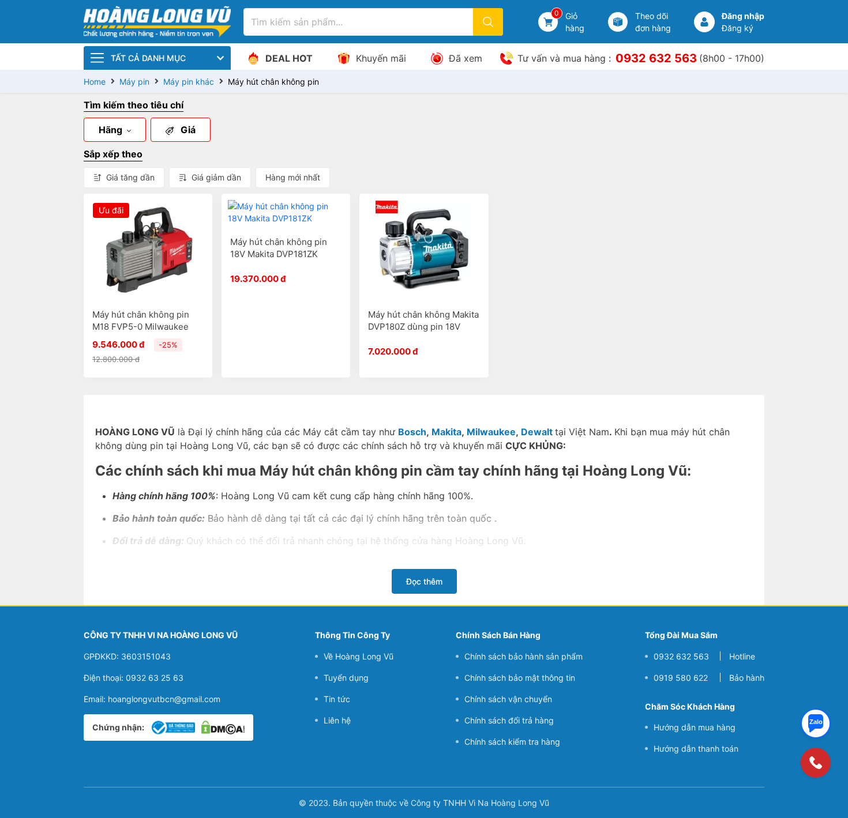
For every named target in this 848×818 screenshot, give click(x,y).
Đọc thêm (424, 581)
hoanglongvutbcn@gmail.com (164, 698)
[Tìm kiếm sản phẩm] (488, 22)
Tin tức (337, 698)
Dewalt (537, 432)
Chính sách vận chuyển (508, 698)
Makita (446, 432)
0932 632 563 (656, 58)
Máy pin (134, 81)
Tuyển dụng (346, 677)
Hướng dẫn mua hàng (695, 727)
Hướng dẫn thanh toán (696, 748)
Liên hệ (337, 720)
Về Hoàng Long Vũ (358, 656)
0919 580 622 (681, 677)
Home (95, 81)
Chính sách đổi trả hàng (509, 720)
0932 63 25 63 (154, 677)
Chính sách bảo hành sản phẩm (523, 656)
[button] (704, 22)
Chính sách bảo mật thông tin (519, 677)
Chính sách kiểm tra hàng (512, 741)
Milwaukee (491, 432)
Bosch (412, 432)
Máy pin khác (188, 81)
